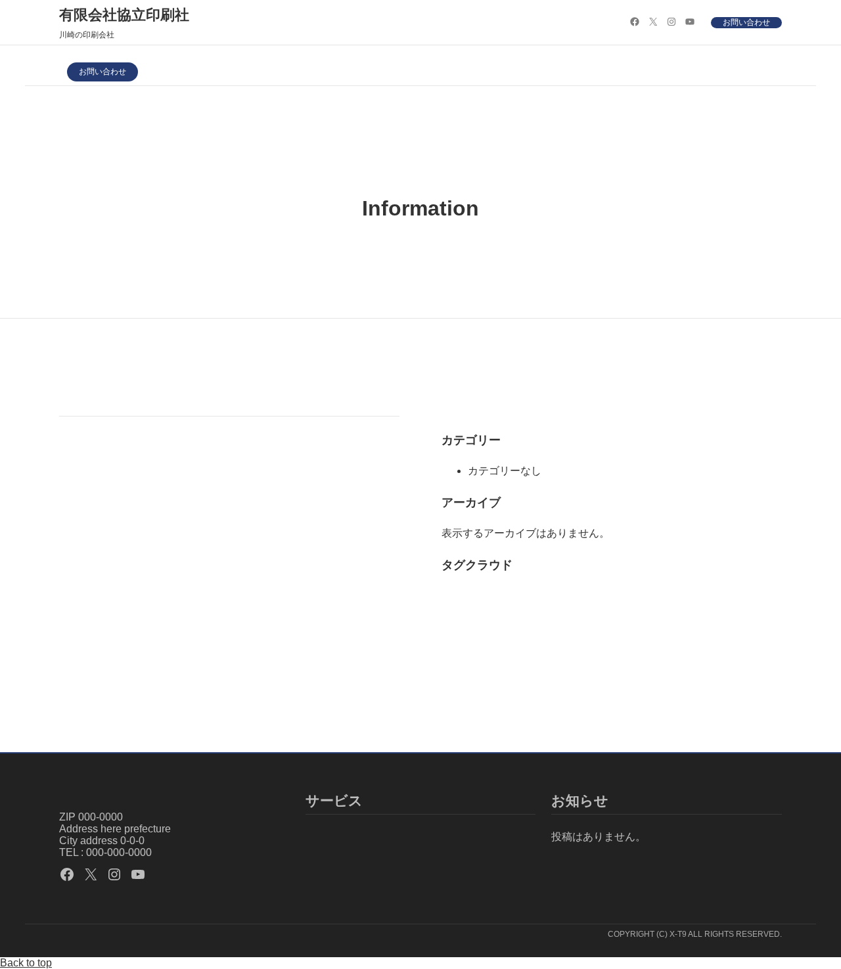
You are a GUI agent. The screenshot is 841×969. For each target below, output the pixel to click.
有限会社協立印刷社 (124, 15)
